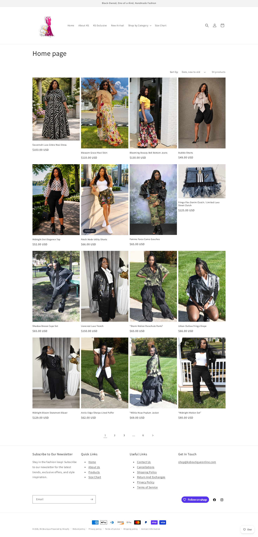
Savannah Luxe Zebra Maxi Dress (49, 145)
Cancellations (145, 467)
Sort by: (174, 72)
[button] (139, 25)
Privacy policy (95, 529)
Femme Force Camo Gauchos (145, 239)
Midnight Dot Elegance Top (46, 239)
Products (94, 472)
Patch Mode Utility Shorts (94, 239)
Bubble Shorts (185, 152)
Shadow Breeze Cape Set (45, 326)
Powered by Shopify (60, 529)
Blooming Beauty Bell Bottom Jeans (148, 152)
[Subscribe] (91, 499)
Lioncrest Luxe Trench (92, 326)
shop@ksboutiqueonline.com (197, 462)
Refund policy (79, 529)
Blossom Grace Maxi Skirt (94, 152)
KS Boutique (45, 529)
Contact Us (144, 462)
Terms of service (112, 529)
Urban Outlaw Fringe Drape (192, 326)
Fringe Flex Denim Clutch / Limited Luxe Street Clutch (198, 204)
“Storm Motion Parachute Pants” (146, 326)
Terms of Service (147, 487)
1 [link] (105, 435)
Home (92, 462)
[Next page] (153, 435)
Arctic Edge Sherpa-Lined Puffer (97, 412)
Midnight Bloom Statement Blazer (50, 412)
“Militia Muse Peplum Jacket (144, 412)
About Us (94, 467)
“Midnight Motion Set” (189, 412)
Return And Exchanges (151, 477)
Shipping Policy (147, 472)
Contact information (150, 529)
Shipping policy (130, 529)
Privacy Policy (145, 482)
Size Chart (94, 477)
